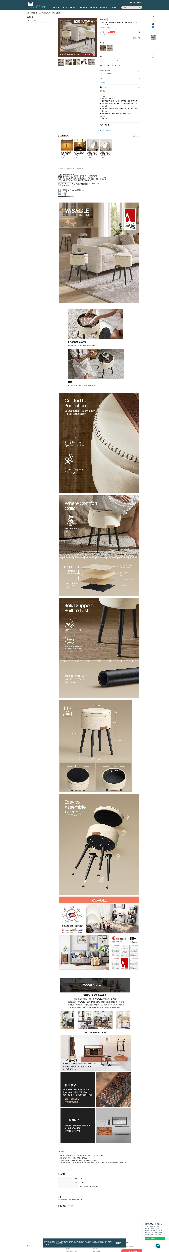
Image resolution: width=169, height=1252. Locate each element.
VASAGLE (103, 82)
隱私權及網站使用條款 (71, 1251)
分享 (103, 130)
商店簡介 (68, 1248)
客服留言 (95, 1248)
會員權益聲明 (96, 1251)
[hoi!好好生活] (38, 5)
